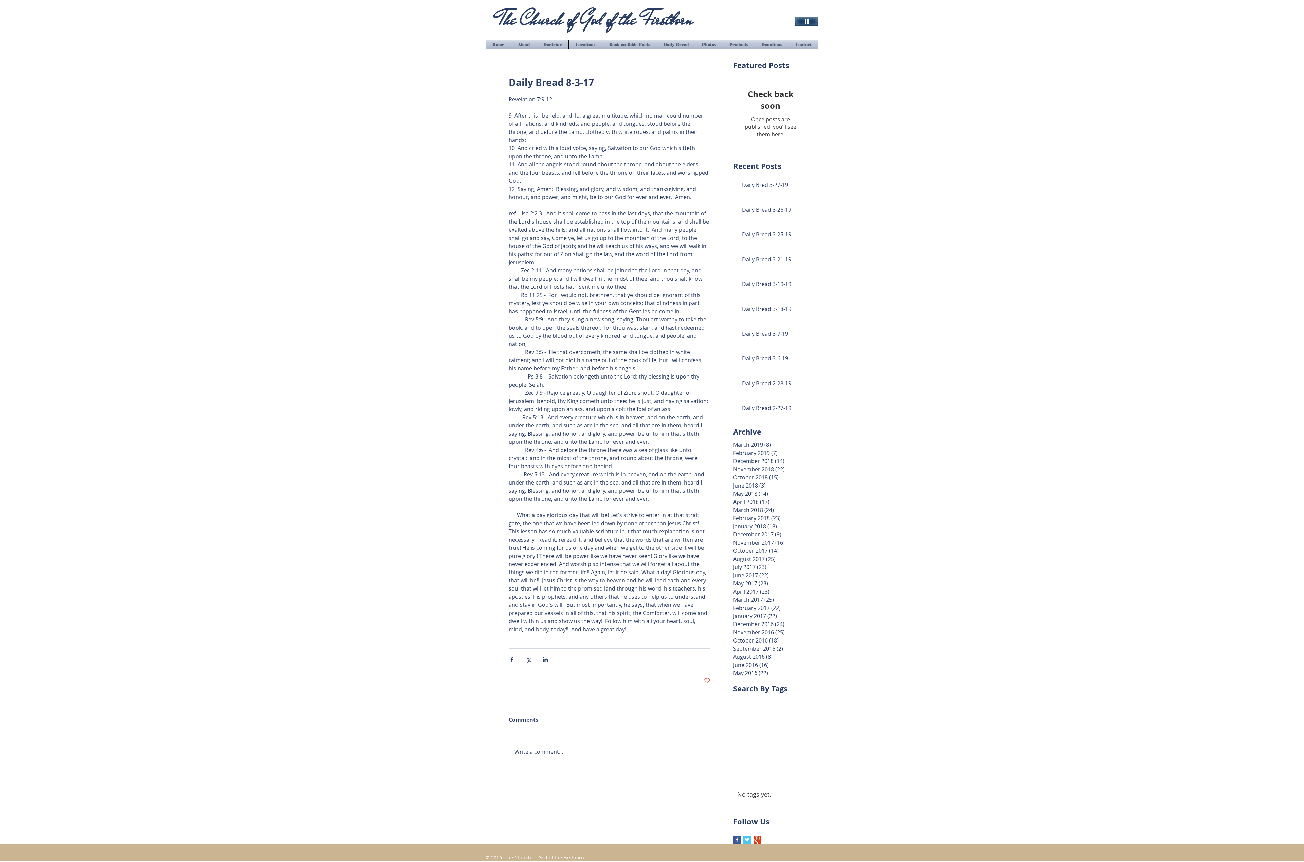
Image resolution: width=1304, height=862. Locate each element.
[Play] (806, 21)
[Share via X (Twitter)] (528, 659)
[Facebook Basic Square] (737, 840)
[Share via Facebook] (512, 659)
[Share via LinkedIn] (545, 659)
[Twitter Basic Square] (747, 840)
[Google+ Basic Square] (757, 840)
